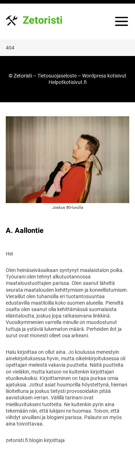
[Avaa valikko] (121, 21)
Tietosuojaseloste (57, 76)
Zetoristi (43, 20)
